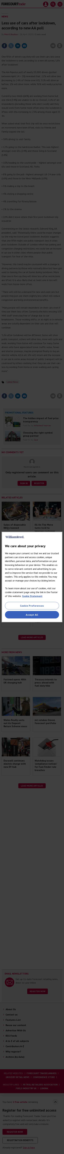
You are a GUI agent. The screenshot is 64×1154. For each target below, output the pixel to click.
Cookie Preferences (32, 605)
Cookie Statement (32, 596)
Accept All (32, 614)
